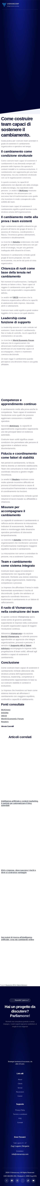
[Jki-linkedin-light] (23, 1181)
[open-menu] (36, 5)
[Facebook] (12, 1181)
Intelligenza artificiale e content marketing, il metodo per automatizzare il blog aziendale (19, 803)
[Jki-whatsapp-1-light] (7, 1181)
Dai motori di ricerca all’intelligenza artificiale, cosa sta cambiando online (17, 938)
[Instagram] (17, 1181)
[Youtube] (33, 1181)
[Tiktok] (28, 1181)
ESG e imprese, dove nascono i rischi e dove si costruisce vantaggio (18, 871)
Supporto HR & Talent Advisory (16, 985)
